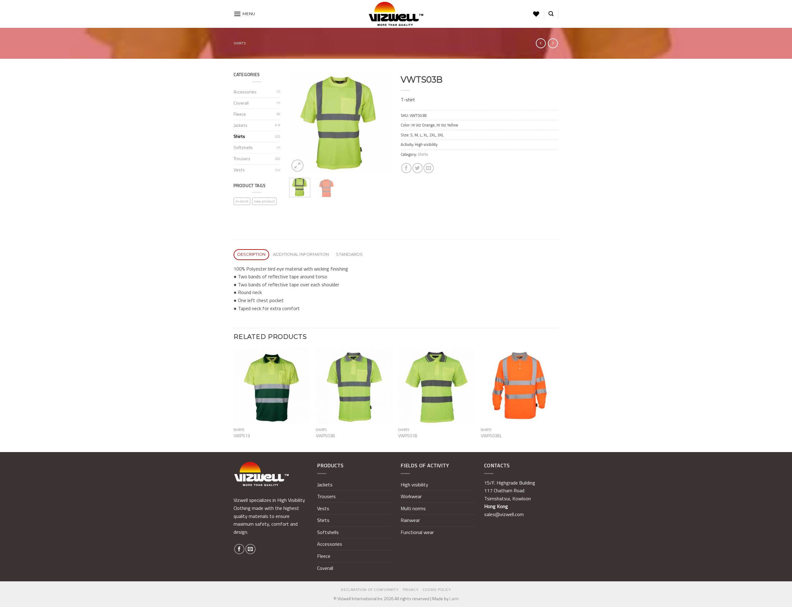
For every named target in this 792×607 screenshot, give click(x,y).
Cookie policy (437, 589)
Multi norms (413, 508)
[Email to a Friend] (429, 168)
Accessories (245, 91)
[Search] (551, 14)
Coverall (241, 103)
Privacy (410, 589)
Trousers (242, 158)
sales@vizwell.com (504, 514)
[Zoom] (297, 166)
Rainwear (410, 520)
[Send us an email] (250, 549)
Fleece (240, 114)
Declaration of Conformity (369, 589)
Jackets (241, 125)
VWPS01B (407, 436)
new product (264, 201)
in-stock (241, 201)
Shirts (240, 43)
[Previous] (299, 122)
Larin (454, 598)
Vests (239, 169)
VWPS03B (325, 436)
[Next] (381, 122)
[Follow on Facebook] (239, 549)
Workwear (411, 496)
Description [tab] (251, 254)
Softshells (243, 147)
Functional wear (417, 532)
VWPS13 (242, 436)
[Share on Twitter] (417, 168)
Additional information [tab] (301, 254)
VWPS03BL (491, 436)
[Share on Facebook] (406, 168)
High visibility (414, 484)
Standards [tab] (349, 254)
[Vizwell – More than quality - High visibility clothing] (396, 14)
